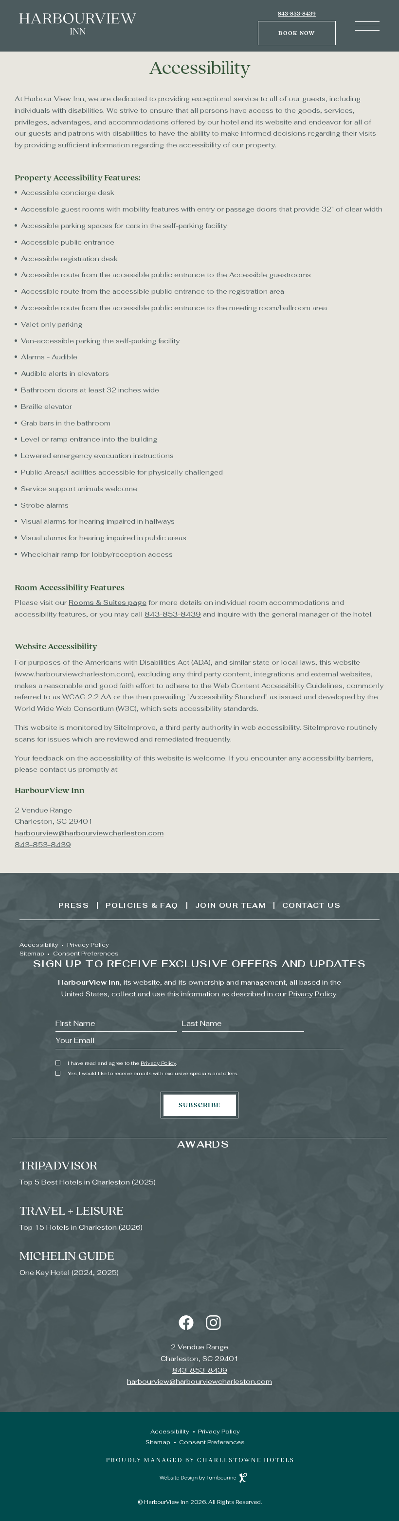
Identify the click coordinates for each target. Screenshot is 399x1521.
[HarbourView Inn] (77, 32)
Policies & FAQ (142, 905)
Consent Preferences (86, 953)
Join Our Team (230, 905)
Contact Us (311, 905)
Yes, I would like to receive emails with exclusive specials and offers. (153, 1073)
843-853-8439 (297, 14)
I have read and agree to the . (122, 1063)
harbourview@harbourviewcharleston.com (89, 833)
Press (73, 905)
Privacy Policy (88, 945)
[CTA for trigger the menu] (367, 26)
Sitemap (31, 953)
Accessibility (38, 945)
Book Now (300, 29)
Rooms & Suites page (107, 602)
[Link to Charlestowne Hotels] (199, 1460)
